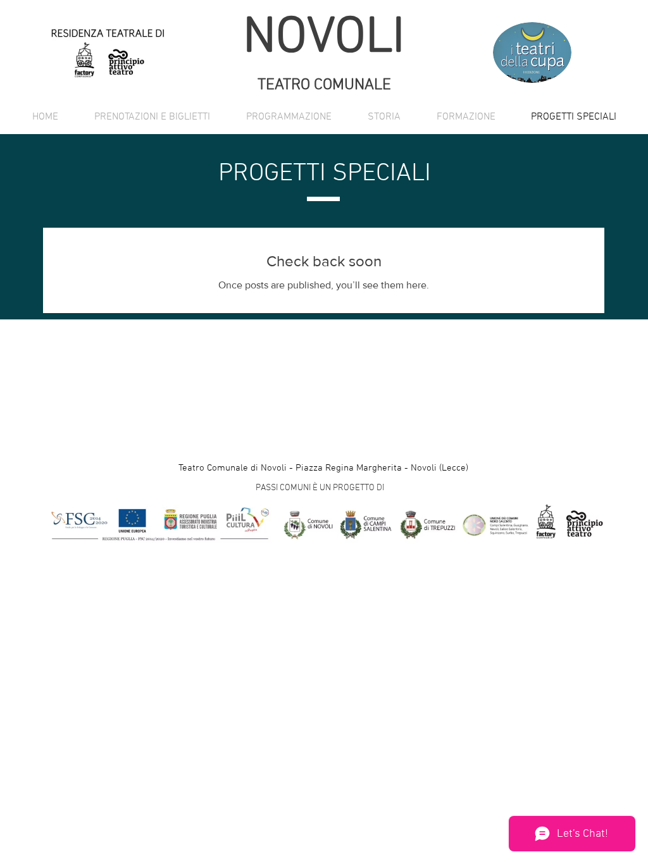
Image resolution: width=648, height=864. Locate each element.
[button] (288, 117)
